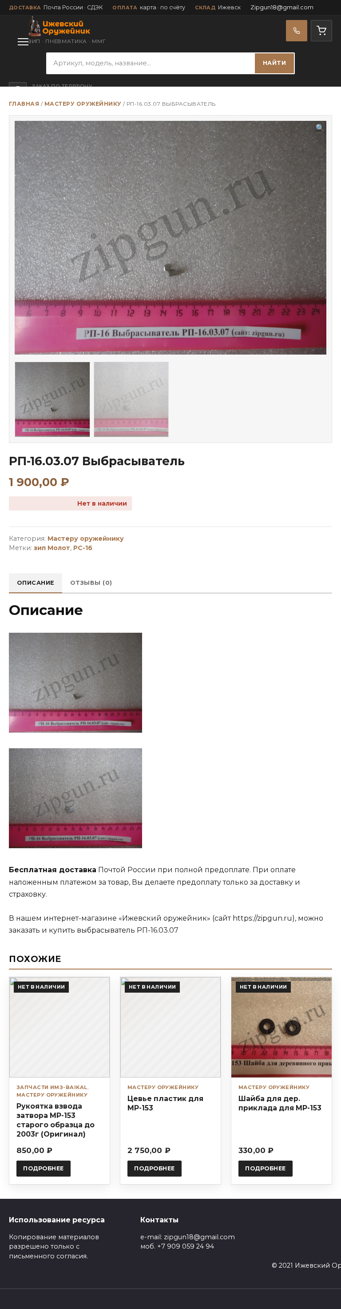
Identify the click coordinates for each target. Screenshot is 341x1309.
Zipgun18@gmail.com (281, 7)
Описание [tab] (36, 582)
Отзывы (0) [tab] (91, 582)
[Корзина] (321, 30)
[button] (320, 128)
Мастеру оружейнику (83, 103)
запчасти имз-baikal (51, 1087)
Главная (24, 103)
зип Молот (52, 548)
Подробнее (43, 1168)
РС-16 (82, 548)
